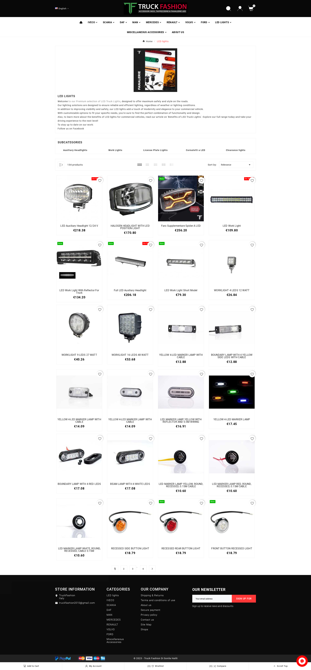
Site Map (146, 624)
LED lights (113, 595)
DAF (109, 610)
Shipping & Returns (152, 595)
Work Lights (115, 150)
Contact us (147, 619)
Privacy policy (149, 614)
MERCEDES (114, 619)
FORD (110, 634)
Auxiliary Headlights (75, 150)
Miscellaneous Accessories (115, 641)
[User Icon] (239, 8)
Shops (144, 629)
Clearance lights (235, 150)
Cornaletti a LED (195, 150)
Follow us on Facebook (71, 128)
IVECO (110, 600)
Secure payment (150, 610)
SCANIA (111, 605)
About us (146, 605)
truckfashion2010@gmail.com (77, 602)
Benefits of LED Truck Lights (184, 117)
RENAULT (112, 624)
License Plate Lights (155, 150)
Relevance (236, 165)
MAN (109, 614)
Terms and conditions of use (158, 600)
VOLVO (111, 629)
